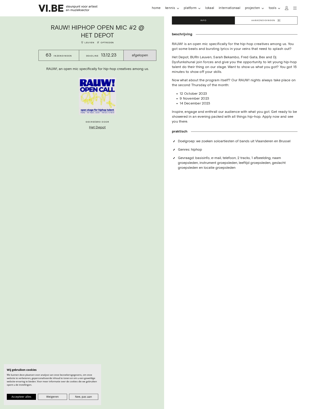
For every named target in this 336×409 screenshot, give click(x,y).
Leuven (89, 42)
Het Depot (97, 127)
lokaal (209, 8)
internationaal (229, 8)
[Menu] (295, 8)
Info (203, 20)
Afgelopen (140, 55)
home (156, 8)
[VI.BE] (67, 8)
